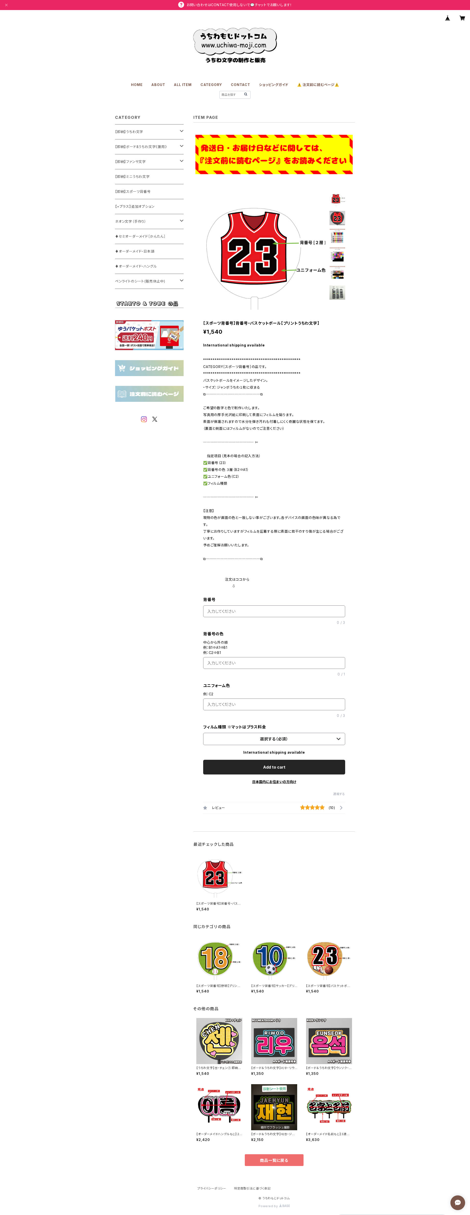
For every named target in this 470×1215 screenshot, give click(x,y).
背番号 (209, 599)
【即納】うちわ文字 (129, 132)
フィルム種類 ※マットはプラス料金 (234, 726)
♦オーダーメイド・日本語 (134, 251)
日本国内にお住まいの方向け (274, 782)
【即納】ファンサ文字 (130, 162)
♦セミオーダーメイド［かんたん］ (140, 236)
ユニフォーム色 (216, 685)
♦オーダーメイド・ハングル (136, 266)
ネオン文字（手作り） (130, 221)
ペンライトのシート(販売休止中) (140, 281)
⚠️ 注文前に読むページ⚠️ (318, 85)
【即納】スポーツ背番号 (133, 191)
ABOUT (158, 85)
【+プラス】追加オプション (134, 206)
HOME (136, 85)
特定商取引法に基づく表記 (252, 1188)
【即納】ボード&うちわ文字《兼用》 (141, 147)
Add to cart (274, 767)
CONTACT (240, 85)
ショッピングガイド (273, 85)
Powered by (268, 1206)
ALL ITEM (182, 85)
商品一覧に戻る (274, 1160)
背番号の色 (213, 633)
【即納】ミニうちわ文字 (132, 176)
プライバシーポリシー (211, 1188)
